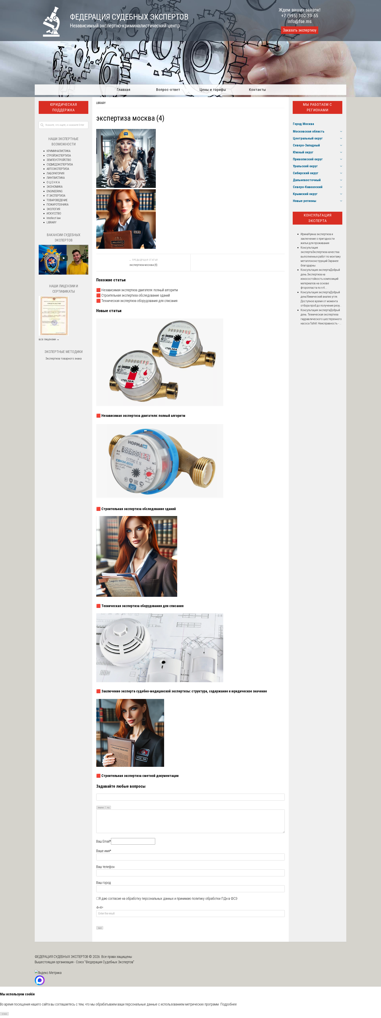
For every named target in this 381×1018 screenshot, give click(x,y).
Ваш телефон (105, 867)
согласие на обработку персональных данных (141, 898)
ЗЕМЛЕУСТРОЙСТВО (59, 160)
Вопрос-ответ (168, 89)
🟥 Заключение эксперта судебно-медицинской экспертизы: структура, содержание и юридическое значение (181, 691)
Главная (123, 89)
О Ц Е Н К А (53, 182)
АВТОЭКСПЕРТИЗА (58, 169)
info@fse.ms (300, 21)
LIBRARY (101, 103)
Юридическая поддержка (63, 107)
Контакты (257, 89)
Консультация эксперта (318, 218)
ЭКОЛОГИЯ (53, 209)
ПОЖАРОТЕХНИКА (57, 204)
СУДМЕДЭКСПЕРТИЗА (60, 164)
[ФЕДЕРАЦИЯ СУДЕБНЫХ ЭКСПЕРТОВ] (47, 35)
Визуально (101, 807)
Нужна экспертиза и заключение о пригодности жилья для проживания (318, 238)
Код (108, 807)
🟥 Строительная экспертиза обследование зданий (133, 295)
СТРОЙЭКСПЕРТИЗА (59, 155)
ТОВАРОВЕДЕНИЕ (57, 200)
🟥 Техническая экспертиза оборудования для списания (136, 301)
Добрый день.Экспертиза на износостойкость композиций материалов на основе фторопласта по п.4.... (320, 278)
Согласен (4, 1014)
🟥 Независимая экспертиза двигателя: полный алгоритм (137, 290)
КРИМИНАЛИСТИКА (58, 151)
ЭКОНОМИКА (55, 186)
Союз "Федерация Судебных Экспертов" (105, 962)
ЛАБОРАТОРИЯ (55, 173)
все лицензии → (49, 339)
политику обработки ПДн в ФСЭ (214, 898)
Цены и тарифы (212, 89)
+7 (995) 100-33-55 (299, 15)
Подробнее (228, 1004)
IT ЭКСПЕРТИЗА (56, 195)
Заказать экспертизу (299, 30)
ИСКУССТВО (54, 213)
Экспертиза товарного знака (63, 358)
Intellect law (54, 218)
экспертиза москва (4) (143, 265)
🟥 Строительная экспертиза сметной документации (137, 776)
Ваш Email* (103, 841)
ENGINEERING (55, 191)
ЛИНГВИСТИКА (56, 178)
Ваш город (103, 883)
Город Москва (303, 124)
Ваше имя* (103, 851)
